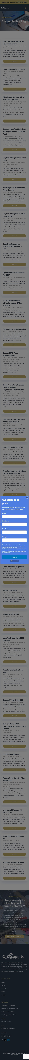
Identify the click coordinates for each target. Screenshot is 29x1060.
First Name (5, 521)
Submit (14, 557)
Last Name (5, 528)
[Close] (27, 497)
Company (5, 536)
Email (4, 513)
